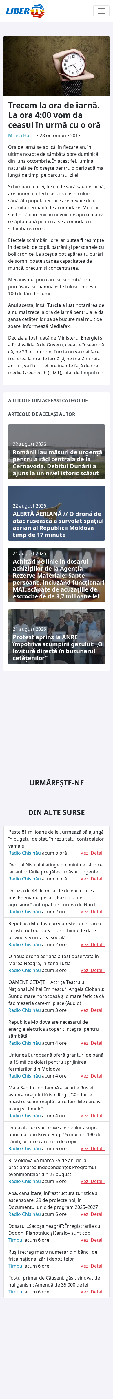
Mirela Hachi (22, 135)
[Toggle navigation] (101, 11)
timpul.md (92, 372)
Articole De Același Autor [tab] (41, 414)
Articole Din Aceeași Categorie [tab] (48, 400)
